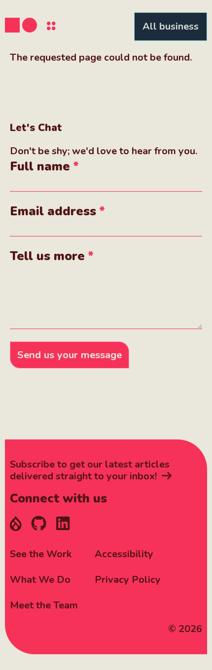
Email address (53, 211)
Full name (40, 166)
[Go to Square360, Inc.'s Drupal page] (15, 524)
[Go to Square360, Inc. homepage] (21, 25)
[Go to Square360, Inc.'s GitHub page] (38, 524)
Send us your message (69, 355)
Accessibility (124, 554)
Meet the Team (44, 605)
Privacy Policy (128, 579)
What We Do (40, 579)
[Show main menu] (51, 26)
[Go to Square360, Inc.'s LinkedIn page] (63, 524)
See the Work (40, 554)
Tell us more (47, 256)
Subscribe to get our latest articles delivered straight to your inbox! (90, 470)
